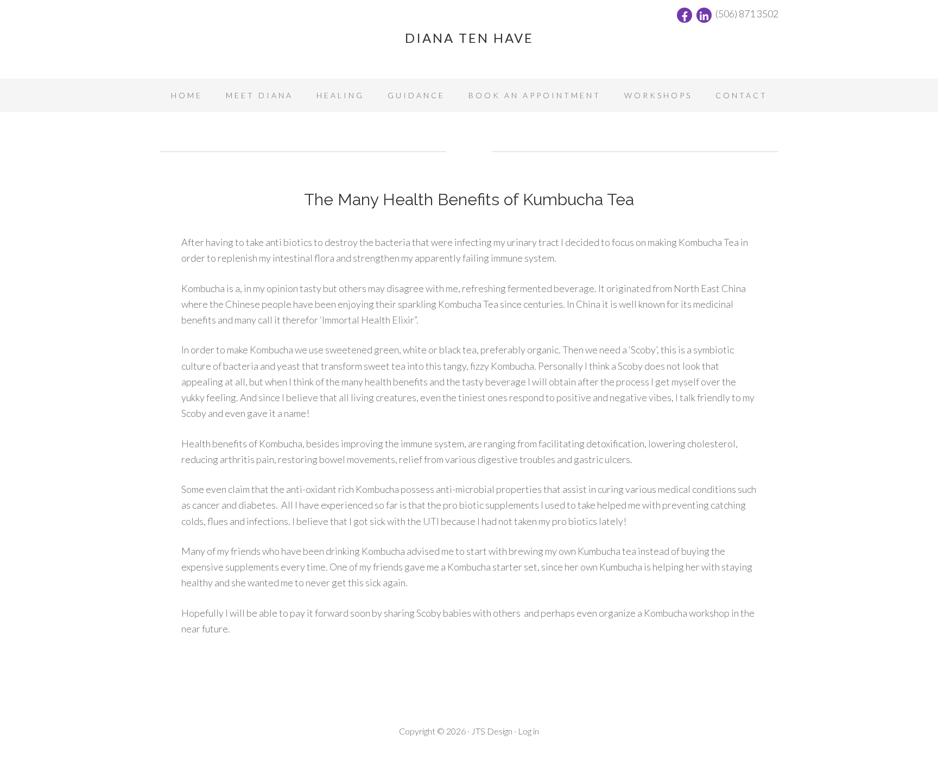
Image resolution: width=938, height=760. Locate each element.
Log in (528, 731)
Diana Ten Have (469, 38)
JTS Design (491, 731)
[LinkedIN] (704, 15)
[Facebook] (684, 15)
